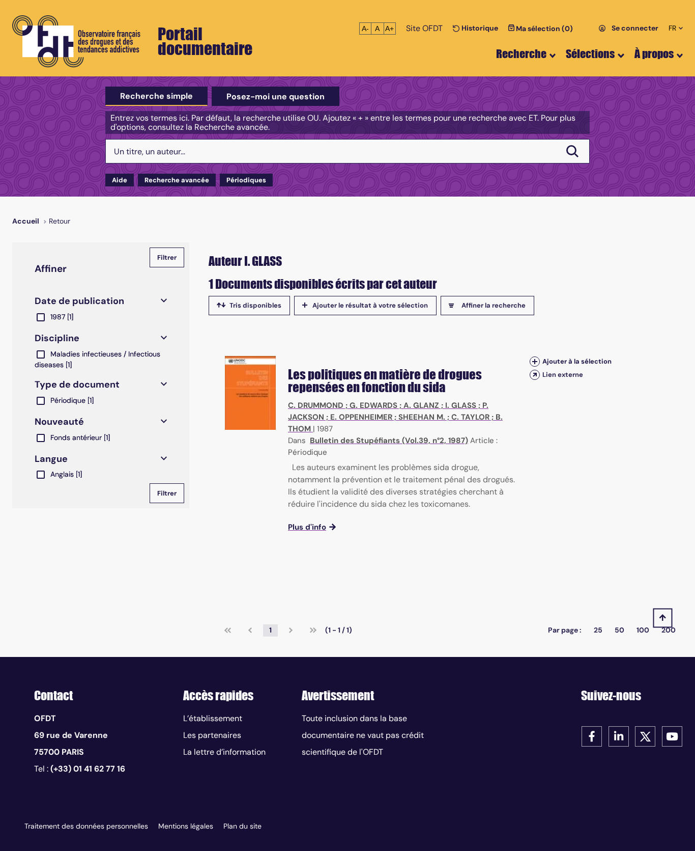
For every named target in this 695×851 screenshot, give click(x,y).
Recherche (521, 54)
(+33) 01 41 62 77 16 (87, 768)
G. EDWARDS (373, 405)
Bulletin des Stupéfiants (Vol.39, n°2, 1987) (389, 440)
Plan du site (242, 826)
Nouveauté (59, 422)
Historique (479, 28)
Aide (119, 180)
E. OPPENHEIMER (361, 417)
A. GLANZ (421, 405)
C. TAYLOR (470, 417)
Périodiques (246, 180)
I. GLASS (460, 405)
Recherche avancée (176, 180)
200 (668, 630)
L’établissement (212, 718)
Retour (59, 221)
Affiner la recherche (493, 305)
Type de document (77, 384)
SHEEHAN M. (421, 417)
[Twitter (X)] (645, 735)
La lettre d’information (224, 752)
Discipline (57, 338)
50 (619, 630)
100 (642, 630)
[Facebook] (592, 735)
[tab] (156, 96)
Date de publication (79, 301)
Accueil (25, 221)
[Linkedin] (619, 735)
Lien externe (562, 374)
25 (598, 630)
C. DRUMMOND (315, 405)
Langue (51, 459)
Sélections (590, 54)
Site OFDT (424, 28)
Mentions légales (185, 826)
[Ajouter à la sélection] (535, 361)
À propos (654, 54)
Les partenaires (212, 735)
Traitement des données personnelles (86, 826)
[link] (227, 630)
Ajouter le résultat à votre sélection (370, 305)
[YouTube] (672, 735)
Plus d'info (307, 527)
